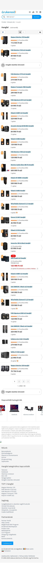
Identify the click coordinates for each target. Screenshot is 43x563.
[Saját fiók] (40, 12)
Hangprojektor (6, 478)
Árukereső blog (7, 459)
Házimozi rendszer (28, 414)
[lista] (20, 32)
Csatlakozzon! (7, 543)
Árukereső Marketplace (9, 526)
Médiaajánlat (6, 530)
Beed (3, 536)
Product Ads (6, 528)
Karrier (4, 457)
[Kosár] (36, 12)
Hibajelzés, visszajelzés (9, 510)
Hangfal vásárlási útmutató (15, 65)
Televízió (4, 470)
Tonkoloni (7, 551)
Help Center (6, 523)
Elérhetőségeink (7, 453)
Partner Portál (6, 521)
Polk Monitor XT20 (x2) (9, 489)
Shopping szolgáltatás (9, 534)
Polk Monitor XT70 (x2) (9, 491)
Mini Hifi (4, 476)
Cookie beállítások (8, 512)
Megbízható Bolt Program (10, 524)
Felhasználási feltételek (27, 556)
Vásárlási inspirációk (8, 508)
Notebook (14, 414)
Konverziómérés (7, 538)
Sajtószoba (5, 461)
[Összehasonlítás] (33, 12)
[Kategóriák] (29, 12)
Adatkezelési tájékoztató (10, 556)
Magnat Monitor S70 (8, 487)
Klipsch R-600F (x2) (8, 495)
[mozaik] (23, 32)
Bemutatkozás (6, 451)
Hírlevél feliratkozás (8, 506)
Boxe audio (29, 549)
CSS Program (6, 532)
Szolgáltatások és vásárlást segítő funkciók (16, 504)
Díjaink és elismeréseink (10, 455)
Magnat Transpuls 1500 (9, 493)
